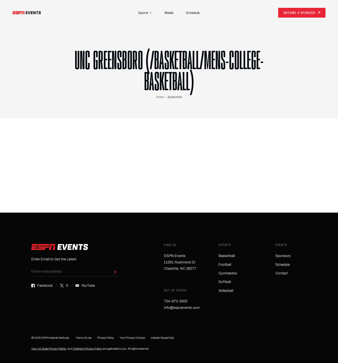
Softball (224, 282)
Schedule (193, 13)
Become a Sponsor (299, 13)
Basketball (175, 97)
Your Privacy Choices (132, 337)
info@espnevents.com (182, 308)
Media (169, 13)
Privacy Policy (105, 337)
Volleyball (225, 291)
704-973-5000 (175, 301)
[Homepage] (27, 12)
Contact (281, 273)
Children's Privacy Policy (87, 348)
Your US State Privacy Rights (48, 348)
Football (224, 265)
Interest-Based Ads (162, 337)
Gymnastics (227, 273)
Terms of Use (83, 337)
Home (160, 97)
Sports (143, 13)
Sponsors (282, 256)
